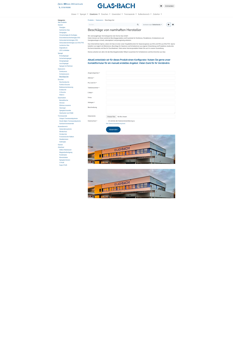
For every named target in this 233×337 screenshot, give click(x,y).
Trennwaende (62, 116)
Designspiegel (64, 61)
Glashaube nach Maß (66, 113)
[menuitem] (74, 14)
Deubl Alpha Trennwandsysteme (70, 121)
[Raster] (168, 24)
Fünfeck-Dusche (64, 84)
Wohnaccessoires (65, 105)
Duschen (61, 79)
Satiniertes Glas (64, 30)
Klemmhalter (63, 157)
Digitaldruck (63, 48)
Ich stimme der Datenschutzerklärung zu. (121, 121)
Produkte (91, 20)
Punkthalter (63, 155)
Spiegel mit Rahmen (66, 66)
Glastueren (61, 69)
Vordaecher (63, 134)
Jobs (61, 4)
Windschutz (63, 131)
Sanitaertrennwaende (66, 123)
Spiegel (60, 53)
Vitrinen (62, 103)
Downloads (78, 4)
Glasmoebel (62, 98)
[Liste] (173, 24)
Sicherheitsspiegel (65, 58)
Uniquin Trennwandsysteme (68, 118)
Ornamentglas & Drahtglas (68, 35)
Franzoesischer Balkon (66, 137)
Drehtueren (63, 71)
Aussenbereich (63, 126)
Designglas (63, 32)
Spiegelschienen (64, 160)
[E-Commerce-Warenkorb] (161, 6)
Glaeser (60, 25)
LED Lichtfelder (64, 50)
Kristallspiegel (64, 56)
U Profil (61, 162)
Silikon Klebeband (65, 150)
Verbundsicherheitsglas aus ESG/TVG (71, 43)
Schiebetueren (64, 74)
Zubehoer (61, 147)
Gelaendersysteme (65, 129)
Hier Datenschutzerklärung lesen (115, 123)
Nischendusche (64, 82)
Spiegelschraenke (65, 110)
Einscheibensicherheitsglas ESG (69, 38)
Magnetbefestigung (65, 152)
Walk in (61, 95)
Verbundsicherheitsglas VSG (68, 40)
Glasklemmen (63, 139)
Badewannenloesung (66, 87)
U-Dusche (62, 92)
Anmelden (169, 6)
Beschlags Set (64, 76)
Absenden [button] (113, 129)
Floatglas (62, 27)
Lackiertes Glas (64, 45)
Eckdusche (62, 90)
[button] (152, 24)
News (68, 4)
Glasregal (62, 108)
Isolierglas (62, 142)
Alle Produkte (62, 22)
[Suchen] (138, 24)
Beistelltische (63, 100)
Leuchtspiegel (63, 63)
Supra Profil (63, 165)
